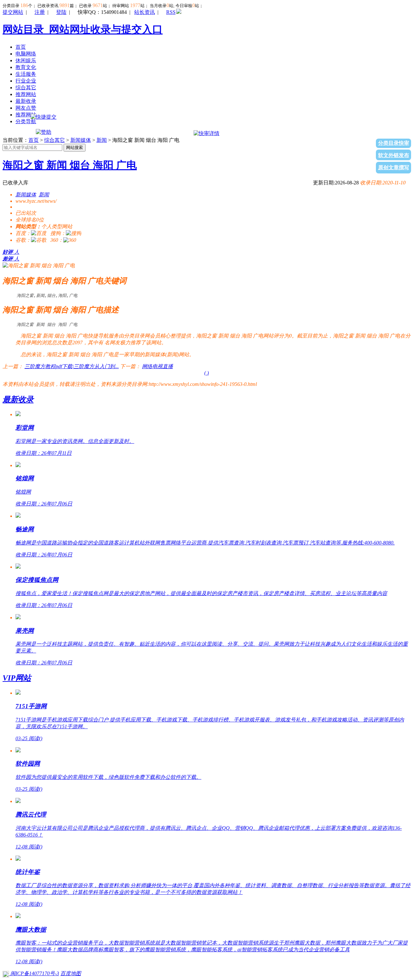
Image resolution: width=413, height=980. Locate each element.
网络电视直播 (157, 366)
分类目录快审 (393, 143)
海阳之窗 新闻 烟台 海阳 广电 (70, 165)
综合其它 (25, 87)
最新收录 (25, 101)
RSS (171, 12)
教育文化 (25, 67)
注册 (40, 12)
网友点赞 (25, 108)
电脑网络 (25, 53)
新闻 (101, 140)
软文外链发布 (393, 155)
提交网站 (13, 12)
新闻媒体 (80, 140)
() (206, 373)
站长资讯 (144, 12)
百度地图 (70, 973)
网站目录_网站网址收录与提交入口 (83, 29)
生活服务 (25, 74)
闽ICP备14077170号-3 (34, 973)
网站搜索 (74, 147)
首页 (20, 47)
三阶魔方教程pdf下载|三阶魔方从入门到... (72, 366)
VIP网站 (17, 678)
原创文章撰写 (393, 167)
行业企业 (25, 80)
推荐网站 (25, 94)
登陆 (61, 12)
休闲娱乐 (25, 60)
